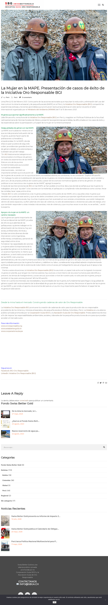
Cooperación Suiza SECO (40, 313)
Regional (4, 496)
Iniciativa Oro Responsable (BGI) (78, 104)
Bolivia (5, 475)
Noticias (4, 470)
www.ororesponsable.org (11, 326)
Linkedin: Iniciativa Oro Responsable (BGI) (18, 373)
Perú (7, 97)
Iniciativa (89, 310)
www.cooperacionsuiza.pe (12, 331)
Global (5, 485)
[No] (105, 600)
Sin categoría (6, 501)
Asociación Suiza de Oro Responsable (69, 313)
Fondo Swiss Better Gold (11, 465)
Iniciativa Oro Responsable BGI (16, 308)
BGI (5, 154)
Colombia (6, 480)
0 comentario (27, 97)
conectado (24, 401)
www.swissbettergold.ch (11, 329)
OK (55, 602)
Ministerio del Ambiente (38, 110)
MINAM (52, 110)
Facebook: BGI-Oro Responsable (14, 371)
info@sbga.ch (29, 584)
